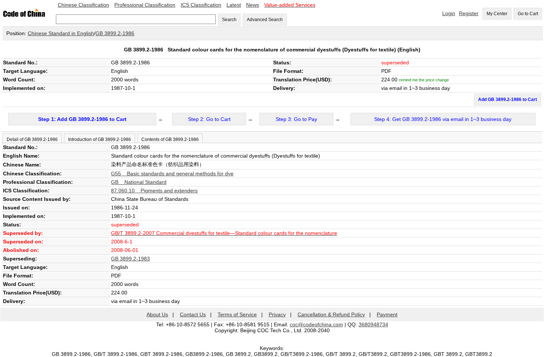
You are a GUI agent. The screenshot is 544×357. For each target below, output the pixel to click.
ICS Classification (201, 5)
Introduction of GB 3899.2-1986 (99, 139)
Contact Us (193, 314)
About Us (157, 314)
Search (229, 19)
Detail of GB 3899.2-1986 (32, 139)
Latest (233, 5)
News (252, 5)
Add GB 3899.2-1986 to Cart (507, 99)
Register (468, 13)
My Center (497, 13)
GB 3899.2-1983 (130, 259)
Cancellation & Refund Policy (331, 314)
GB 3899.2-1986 (114, 33)
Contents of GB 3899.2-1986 (170, 139)
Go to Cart (528, 13)
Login (448, 13)
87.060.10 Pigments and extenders (154, 190)
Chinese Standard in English (61, 33)
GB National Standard (139, 182)
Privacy (277, 314)
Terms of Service (237, 314)
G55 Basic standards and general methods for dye (172, 173)
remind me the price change (424, 80)
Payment (387, 314)
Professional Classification (144, 5)
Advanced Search (265, 19)
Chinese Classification (83, 5)
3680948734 (373, 324)
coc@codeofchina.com (316, 324)
